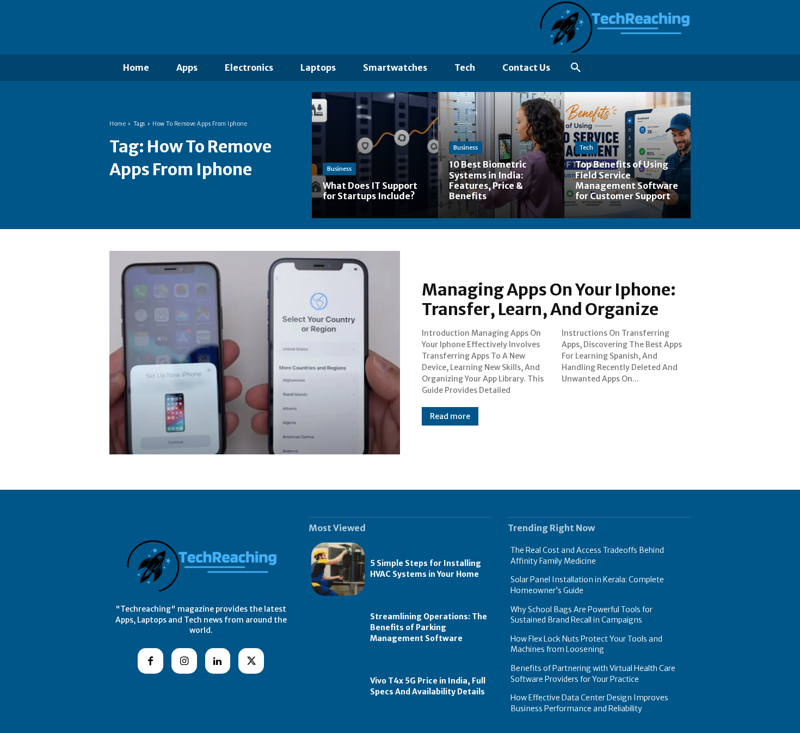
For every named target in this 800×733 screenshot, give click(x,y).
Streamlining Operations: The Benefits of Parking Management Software (428, 627)
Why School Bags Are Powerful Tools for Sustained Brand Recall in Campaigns (581, 615)
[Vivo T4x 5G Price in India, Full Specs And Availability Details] (338, 686)
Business (339, 169)
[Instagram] (184, 661)
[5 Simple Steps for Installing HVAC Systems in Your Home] (338, 569)
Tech (586, 147)
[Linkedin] (218, 661)
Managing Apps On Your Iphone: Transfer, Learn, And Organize (549, 299)
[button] (576, 68)
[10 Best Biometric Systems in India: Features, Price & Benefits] (501, 155)
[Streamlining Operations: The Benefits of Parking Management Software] (338, 628)
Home (117, 123)
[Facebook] (150, 661)
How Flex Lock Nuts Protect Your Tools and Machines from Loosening (586, 644)
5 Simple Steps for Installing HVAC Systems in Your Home (425, 568)
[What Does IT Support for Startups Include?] (375, 155)
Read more (450, 416)
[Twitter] (251, 661)
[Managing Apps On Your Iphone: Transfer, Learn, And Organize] (254, 352)
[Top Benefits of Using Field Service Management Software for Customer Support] (627, 155)
